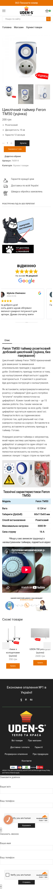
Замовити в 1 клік (15, 149)
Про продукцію (40, 754)
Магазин (19, 27)
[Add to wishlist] (19, 628)
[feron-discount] (9, 91)
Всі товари (17, 740)
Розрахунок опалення (16, 754)
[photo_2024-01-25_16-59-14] (25, 94)
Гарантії (39, 747)
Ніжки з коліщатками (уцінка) (13, 652)
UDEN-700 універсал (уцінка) (40, 651)
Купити (23, 143)
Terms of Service (10, 773)
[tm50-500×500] (42, 91)
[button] (6, 59)
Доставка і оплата (19, 747)
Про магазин (34, 740)
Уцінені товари (34, 27)
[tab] (7, 340)
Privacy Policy (46, 770)
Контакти (27, 761)
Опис (7, 340)
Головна (6, 27)
